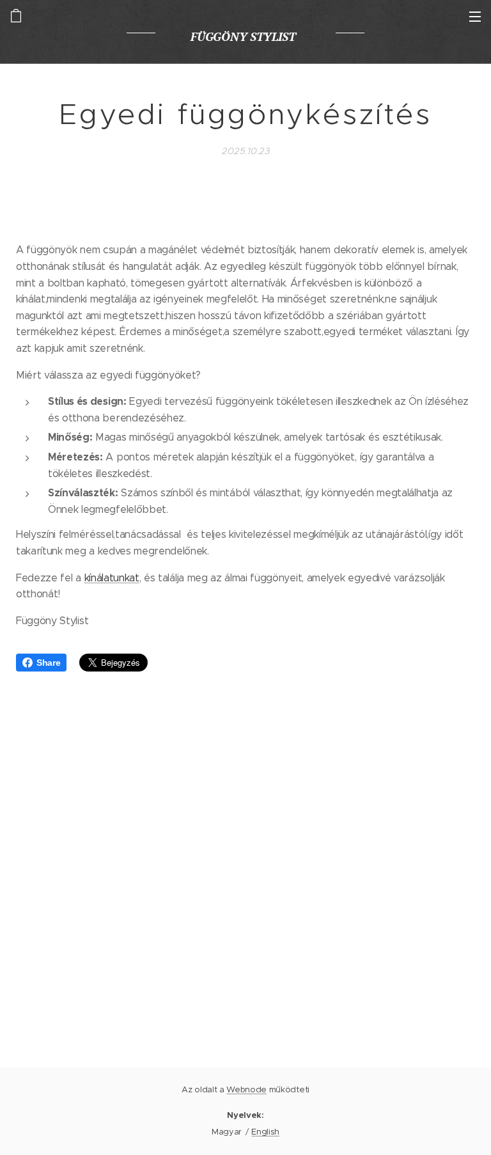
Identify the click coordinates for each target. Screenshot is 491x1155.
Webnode (246, 1089)
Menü (475, 16)
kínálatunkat (111, 578)
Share (48, 662)
